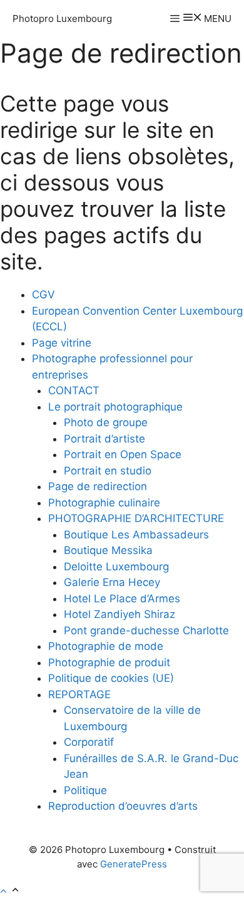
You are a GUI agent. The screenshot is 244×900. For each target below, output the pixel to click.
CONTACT (73, 390)
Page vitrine (61, 343)
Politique (85, 790)
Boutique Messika (108, 550)
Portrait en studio (107, 470)
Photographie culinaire (104, 502)
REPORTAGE (79, 694)
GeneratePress (133, 864)
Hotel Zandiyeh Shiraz (119, 614)
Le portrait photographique (115, 406)
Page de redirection (97, 486)
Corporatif (89, 742)
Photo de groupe (106, 422)
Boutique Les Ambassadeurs (136, 534)
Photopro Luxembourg (62, 18)
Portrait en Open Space (122, 454)
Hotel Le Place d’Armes (122, 598)
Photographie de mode (105, 646)
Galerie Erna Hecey (112, 582)
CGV (43, 294)
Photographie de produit (109, 662)
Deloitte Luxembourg (116, 566)
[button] (10, 891)
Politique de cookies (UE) (111, 678)
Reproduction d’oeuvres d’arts (123, 806)
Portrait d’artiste (104, 438)
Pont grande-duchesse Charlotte (146, 630)
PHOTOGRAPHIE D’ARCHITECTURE (136, 518)
